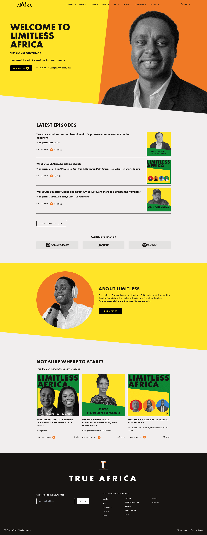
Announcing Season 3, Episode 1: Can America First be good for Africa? (56, 422)
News (81, 4)
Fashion (126, 4)
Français (54, 67)
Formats (153, 4)
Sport (114, 4)
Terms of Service (197, 530)
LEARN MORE (110, 311)
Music (104, 4)
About (155, 498)
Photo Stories (131, 510)
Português (66, 67)
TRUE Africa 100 (132, 502)
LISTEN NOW (42, 149)
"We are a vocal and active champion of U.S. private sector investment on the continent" (82, 135)
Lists (127, 514)
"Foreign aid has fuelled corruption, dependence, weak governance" (100, 422)
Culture (93, 4)
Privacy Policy (182, 530)
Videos (128, 506)
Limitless (70, 4)
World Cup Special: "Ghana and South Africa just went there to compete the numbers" (88, 191)
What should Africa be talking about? (58, 164)
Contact (155, 502)
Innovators (139, 4)
